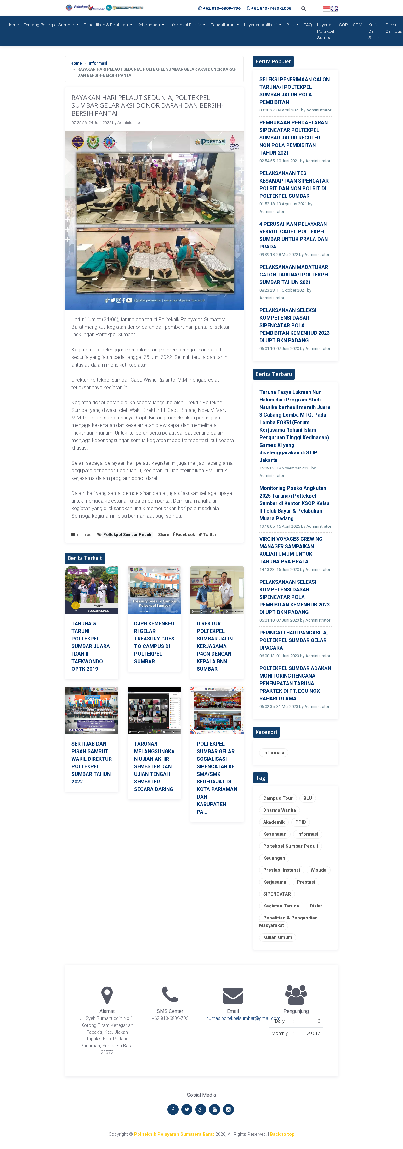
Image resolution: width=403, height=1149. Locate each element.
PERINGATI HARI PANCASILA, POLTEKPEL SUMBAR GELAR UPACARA (293, 640)
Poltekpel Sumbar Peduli (290, 846)
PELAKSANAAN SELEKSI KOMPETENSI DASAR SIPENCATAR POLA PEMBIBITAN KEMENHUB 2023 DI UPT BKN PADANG (294, 325)
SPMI (358, 24)
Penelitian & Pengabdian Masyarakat (288, 921)
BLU (291, 24)
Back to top (282, 1134)
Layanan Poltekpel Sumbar (325, 31)
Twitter (209, 534)
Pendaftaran (223, 24)
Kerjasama (274, 882)
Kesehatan (275, 834)
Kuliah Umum (277, 937)
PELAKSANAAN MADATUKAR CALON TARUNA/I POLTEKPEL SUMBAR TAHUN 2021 (294, 274)
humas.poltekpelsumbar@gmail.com (243, 1018)
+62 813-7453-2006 (271, 8)
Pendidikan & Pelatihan (106, 24)
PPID (300, 822)
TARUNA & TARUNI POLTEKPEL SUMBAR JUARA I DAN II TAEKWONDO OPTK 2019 (90, 646)
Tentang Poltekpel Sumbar (49, 24)
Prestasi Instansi (281, 870)
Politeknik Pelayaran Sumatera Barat (174, 1134)
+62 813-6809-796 (221, 8)
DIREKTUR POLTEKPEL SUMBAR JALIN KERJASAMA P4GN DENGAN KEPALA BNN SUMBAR (215, 646)
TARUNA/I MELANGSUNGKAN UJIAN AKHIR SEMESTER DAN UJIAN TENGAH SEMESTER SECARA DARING (154, 766)
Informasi (98, 63)
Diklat (316, 906)
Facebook (185, 534)
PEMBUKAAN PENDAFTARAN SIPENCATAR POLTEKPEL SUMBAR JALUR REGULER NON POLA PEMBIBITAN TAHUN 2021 (293, 138)
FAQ (308, 24)
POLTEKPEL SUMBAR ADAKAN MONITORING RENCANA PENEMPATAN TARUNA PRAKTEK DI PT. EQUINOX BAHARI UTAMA (295, 683)
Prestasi (306, 882)
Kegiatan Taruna (281, 906)
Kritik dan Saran (374, 31)
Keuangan (274, 858)
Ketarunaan (149, 24)
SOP (343, 24)
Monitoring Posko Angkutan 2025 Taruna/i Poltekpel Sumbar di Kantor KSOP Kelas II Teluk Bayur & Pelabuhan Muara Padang (294, 503)
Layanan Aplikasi (261, 24)
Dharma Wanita (279, 810)
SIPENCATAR (277, 894)
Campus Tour (278, 798)
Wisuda (318, 870)
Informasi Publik (185, 24)
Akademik (274, 822)
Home (14, 24)
